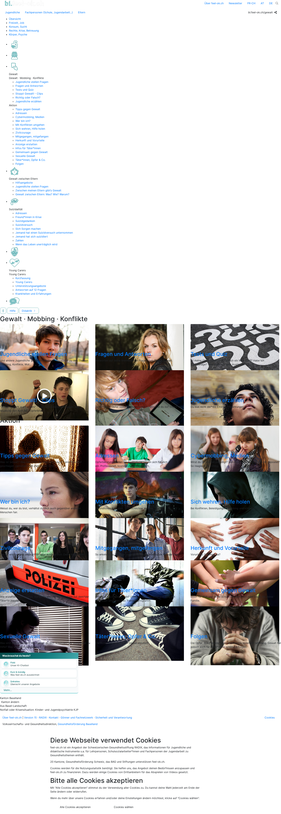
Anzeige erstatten (26, 144)
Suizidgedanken (25, 221)
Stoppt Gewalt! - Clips (29, 93)
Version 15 (30, 717)
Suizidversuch (24, 224)
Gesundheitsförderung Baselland (78, 724)
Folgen (19, 163)
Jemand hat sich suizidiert (31, 236)
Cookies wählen (123, 807)
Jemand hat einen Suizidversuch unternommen (44, 232)
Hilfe (12, 310)
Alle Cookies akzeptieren (75, 807)
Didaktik (27, 310)
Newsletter (235, 3)
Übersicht (15, 18)
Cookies (270, 717)
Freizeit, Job (16, 22)
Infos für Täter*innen (28, 148)
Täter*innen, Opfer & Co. (30, 159)
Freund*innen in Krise (28, 217)
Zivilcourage (23, 132)
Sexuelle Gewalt (25, 156)
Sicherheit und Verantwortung (113, 717)
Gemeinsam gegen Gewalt (31, 152)
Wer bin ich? (22, 120)
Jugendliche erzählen (28, 101)
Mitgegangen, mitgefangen (31, 136)
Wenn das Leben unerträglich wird (36, 244)
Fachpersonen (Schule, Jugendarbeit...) (49, 12)
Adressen (21, 113)
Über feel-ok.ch (214, 3)
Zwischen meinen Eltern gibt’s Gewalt (38, 190)
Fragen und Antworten (29, 85)
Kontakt (53, 717)
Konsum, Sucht (18, 26)
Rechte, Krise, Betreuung (24, 30)
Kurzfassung (22, 278)
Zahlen (19, 240)
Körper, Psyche (18, 34)
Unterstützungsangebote (30, 286)
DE (271, 3)
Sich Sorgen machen (28, 228)
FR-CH (251, 3)
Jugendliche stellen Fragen (31, 81)
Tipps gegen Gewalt (27, 109)
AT (262, 3)
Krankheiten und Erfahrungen (33, 293)
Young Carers (23, 282)
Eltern (81, 12)
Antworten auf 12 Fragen (30, 289)
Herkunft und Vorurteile (29, 140)
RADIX (43, 717)
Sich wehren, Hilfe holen (30, 128)
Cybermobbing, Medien (29, 117)
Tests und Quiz (24, 89)
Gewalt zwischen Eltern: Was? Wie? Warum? (42, 194)
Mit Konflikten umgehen (29, 124)
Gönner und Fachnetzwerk (77, 717)
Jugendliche (12, 12)
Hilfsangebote (24, 182)
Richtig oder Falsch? (27, 97)
